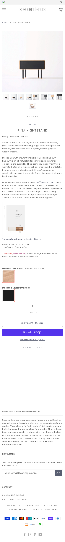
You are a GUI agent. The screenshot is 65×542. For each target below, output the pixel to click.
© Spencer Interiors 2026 (20, 506)
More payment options (32, 339)
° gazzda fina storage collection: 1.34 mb (21, 239)
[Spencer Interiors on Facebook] (24, 535)
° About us (40, 506)
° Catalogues (51, 509)
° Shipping (52, 506)
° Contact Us (35, 509)
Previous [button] (7, 61)
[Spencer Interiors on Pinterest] (35, 535)
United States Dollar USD (15, 499)
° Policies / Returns (17, 509)
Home (5, 23)
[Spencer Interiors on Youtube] (40, 535)
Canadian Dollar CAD (13, 495)
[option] (32, 61)
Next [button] (57, 61)
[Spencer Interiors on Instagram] (29, 535)
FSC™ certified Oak (44, 182)
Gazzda (32, 124)
